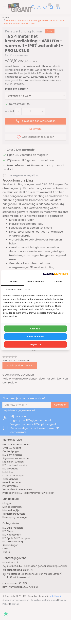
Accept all (35, 328)
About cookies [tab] (35, 281)
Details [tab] (58, 281)
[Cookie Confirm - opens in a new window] (55, 274)
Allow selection (35, 336)
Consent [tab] (13, 281)
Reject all (35, 344)
